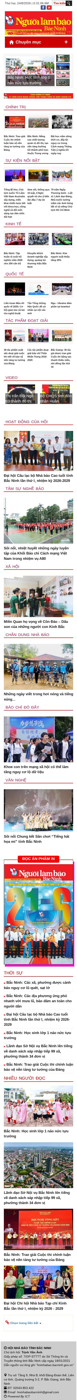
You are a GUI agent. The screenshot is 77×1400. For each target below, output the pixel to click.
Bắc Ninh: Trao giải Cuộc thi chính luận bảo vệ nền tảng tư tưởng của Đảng (14, 143)
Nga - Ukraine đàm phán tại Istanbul (61, 305)
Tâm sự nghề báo (25, 489)
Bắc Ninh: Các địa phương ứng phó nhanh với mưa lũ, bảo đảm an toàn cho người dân (38, 1001)
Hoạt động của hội (27, 422)
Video (12, 378)
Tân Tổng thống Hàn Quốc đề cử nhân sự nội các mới (36, 308)
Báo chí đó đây (22, 707)
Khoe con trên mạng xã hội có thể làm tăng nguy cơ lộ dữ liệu (36, 769)
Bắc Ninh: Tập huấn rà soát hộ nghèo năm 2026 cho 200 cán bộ (13, 258)
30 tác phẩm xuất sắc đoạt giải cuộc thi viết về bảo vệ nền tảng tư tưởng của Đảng (14, 357)
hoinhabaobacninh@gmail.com (38, 1392)
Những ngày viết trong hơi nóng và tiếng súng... (38, 696)
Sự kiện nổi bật (23, 160)
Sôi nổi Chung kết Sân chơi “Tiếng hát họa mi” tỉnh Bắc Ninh (36, 839)
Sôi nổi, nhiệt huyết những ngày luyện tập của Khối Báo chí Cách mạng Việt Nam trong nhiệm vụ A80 (36, 553)
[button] (38, 1322)
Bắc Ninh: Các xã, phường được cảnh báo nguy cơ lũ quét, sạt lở (37, 985)
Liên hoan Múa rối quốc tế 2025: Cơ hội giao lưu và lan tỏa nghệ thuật (14, 308)
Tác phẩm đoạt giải (27, 320)
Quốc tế (15, 274)
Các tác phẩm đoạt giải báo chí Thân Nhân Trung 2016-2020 (38, 355)
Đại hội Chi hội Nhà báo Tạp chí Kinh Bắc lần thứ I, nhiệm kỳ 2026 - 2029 (35, 1305)
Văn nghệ (16, 780)
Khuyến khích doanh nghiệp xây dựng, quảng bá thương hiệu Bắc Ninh (37, 260)
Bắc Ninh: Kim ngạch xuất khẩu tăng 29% (60, 256)
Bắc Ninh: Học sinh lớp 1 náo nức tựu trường (37, 1035)
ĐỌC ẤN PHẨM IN (38, 859)
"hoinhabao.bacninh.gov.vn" (55, 1365)
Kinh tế (13, 224)
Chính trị (16, 107)
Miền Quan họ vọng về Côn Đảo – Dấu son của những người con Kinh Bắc (36, 624)
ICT (27, 1396)
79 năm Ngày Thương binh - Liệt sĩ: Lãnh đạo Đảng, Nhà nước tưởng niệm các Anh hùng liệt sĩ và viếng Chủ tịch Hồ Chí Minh (62, 199)
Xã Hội (12, 566)
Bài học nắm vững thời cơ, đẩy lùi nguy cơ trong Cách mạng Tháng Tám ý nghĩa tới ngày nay (61, 145)
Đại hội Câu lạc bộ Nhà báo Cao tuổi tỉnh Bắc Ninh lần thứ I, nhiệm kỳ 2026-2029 (38, 478)
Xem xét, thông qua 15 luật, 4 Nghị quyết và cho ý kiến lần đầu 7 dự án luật (38, 196)
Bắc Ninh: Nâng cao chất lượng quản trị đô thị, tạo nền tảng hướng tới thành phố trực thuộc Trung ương (37, 145)
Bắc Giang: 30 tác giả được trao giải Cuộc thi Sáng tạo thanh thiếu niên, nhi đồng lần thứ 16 (61, 358)
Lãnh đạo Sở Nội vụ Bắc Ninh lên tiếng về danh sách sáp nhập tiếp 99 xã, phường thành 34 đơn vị (38, 1051)
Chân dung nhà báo (27, 635)
